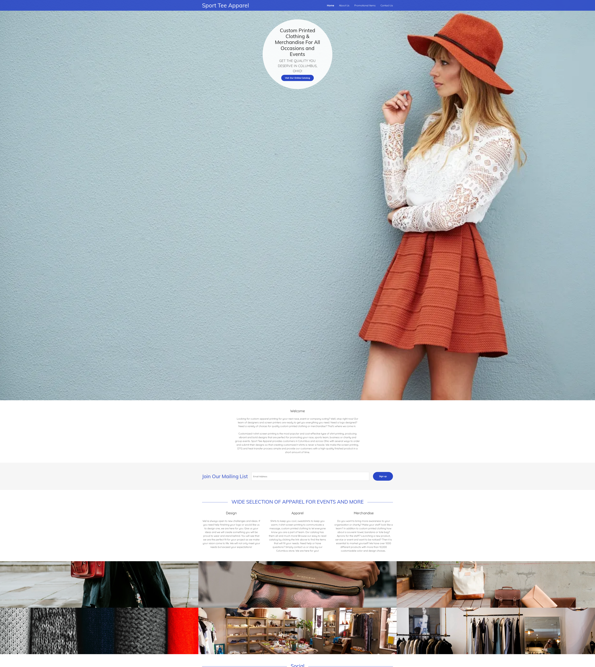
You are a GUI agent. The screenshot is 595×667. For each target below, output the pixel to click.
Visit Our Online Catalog (297, 78)
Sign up (383, 476)
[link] (250, 6)
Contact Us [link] (387, 5)
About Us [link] (344, 5)
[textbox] (310, 476)
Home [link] (330, 5)
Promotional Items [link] (365, 5)
